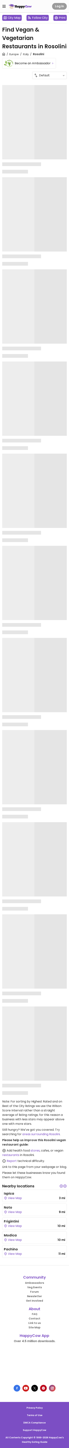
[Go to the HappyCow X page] (34, 1388)
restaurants (10, 1155)
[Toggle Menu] (4, 6)
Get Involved (34, 1301)
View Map (14, 1198)
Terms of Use (34, 1415)
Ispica (9, 1193)
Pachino (11, 1249)
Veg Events (34, 1287)
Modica (10, 1235)
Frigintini (11, 1221)
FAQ (34, 1314)
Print (62, 18)
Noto (8, 1207)
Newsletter (34, 1296)
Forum (34, 1292)
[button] (61, 1186)
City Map (14, 18)
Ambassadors (34, 1283)
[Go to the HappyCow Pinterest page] (43, 1388)
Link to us (34, 1323)
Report (12, 1161)
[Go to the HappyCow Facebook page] (17, 1388)
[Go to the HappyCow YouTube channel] (25, 1388)
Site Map (34, 1327)
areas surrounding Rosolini (41, 1134)
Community (34, 1277)
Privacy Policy (34, 1407)
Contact (34, 1318)
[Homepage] (20, 6)
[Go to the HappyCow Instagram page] (52, 1388)
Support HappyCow (34, 1430)
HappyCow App (34, 1335)
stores (35, 1150)
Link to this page (14, 1167)
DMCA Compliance (34, 1422)
